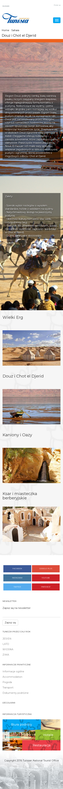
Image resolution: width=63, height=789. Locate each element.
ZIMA (6, 654)
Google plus (45, 569)
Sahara (15, 30)
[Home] (16, 18)
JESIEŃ (7, 638)
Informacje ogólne (13, 671)
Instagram (17, 578)
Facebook (17, 569)
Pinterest (45, 587)
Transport (8, 687)
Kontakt (6, 6)
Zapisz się (10, 622)
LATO (6, 644)
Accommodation (12, 676)
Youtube (45, 578)
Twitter (17, 587)
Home (5, 30)
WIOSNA (8, 649)
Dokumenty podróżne (16, 692)
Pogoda (7, 682)
